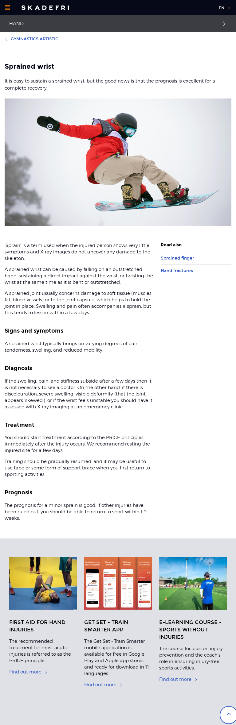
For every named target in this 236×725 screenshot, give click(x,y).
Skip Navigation (198, 9)
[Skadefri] (45, 7)
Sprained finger (177, 258)
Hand (16, 23)
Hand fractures (177, 270)
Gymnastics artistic (34, 39)
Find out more (25, 672)
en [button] (221, 8)
